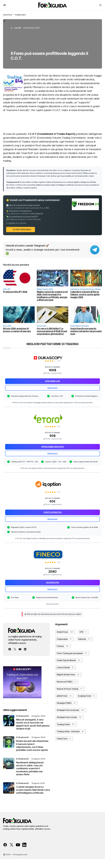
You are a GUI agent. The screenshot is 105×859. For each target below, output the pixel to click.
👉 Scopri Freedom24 (20, 229)
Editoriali (84, 639)
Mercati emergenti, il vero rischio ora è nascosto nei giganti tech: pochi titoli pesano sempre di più (33, 724)
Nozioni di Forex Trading (69, 689)
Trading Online (20, 15)
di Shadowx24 (22, 716)
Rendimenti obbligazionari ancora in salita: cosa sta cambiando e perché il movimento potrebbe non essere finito (30, 768)
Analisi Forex (65, 632)
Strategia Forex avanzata (70, 710)
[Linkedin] (25, 649)
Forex (10, 15)
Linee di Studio (65, 667)
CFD (83, 632)
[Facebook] (9, 649)
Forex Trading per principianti (72, 653)
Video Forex (64, 738)
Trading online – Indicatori (70, 731)
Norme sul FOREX (66, 681)
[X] (14, 649)
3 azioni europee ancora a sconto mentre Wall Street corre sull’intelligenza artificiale (33, 789)
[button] (4, 5)
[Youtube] (20, 649)
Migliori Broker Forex (68, 674)
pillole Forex (64, 696)
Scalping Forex (86, 696)
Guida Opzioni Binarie (68, 660)
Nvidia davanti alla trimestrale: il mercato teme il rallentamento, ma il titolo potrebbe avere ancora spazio (32, 745)
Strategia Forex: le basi (69, 717)
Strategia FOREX (66, 703)
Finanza (62, 646)
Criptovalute (64, 639)
